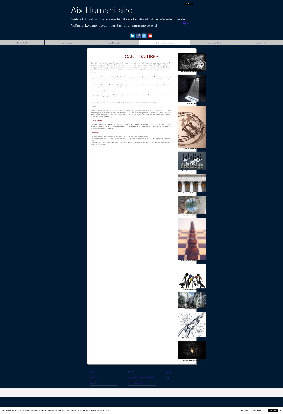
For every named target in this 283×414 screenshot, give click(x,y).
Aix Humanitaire (102, 10)
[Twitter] (144, 36)
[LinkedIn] (132, 36)
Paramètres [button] (245, 410)
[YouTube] (150, 36)
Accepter (273, 410)
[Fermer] (280, 410)
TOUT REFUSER (259, 410)
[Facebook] (138, 36)
